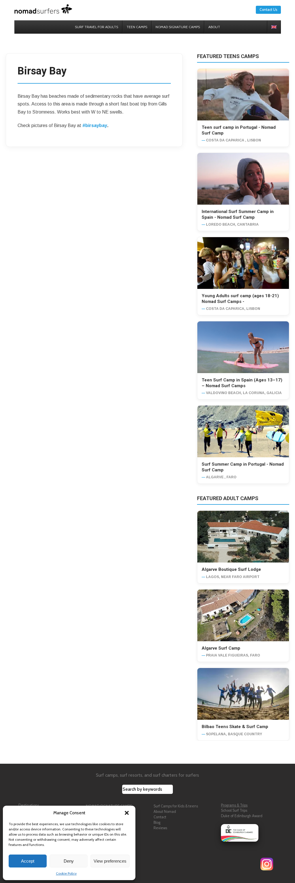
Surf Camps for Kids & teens (176, 806)
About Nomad (165, 811)
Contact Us (268, 9)
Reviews (160, 828)
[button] (127, 813)
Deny (69, 861)
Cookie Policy (66, 873)
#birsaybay (94, 125)
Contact (160, 817)
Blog (157, 822)
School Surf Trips (234, 810)
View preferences (110, 861)
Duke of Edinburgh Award (241, 816)
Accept (27, 861)
